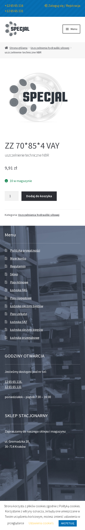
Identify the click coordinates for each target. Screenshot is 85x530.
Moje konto (18, 258)
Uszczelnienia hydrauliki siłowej (50, 48)
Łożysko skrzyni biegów (26, 306)
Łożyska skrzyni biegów (26, 329)
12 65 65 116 (13, 382)
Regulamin (18, 266)
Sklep (14, 274)
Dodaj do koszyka (39, 196)
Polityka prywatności (25, 250)
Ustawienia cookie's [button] (41, 523)
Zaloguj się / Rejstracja (64, 5)
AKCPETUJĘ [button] (67, 523)
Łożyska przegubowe (24, 337)
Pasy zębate (18, 314)
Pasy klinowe (19, 282)
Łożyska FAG (18, 290)
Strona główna (18, 48)
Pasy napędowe (21, 298)
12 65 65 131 (13, 387)
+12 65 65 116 (14, 5)
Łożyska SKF (18, 322)
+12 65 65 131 (14, 11)
